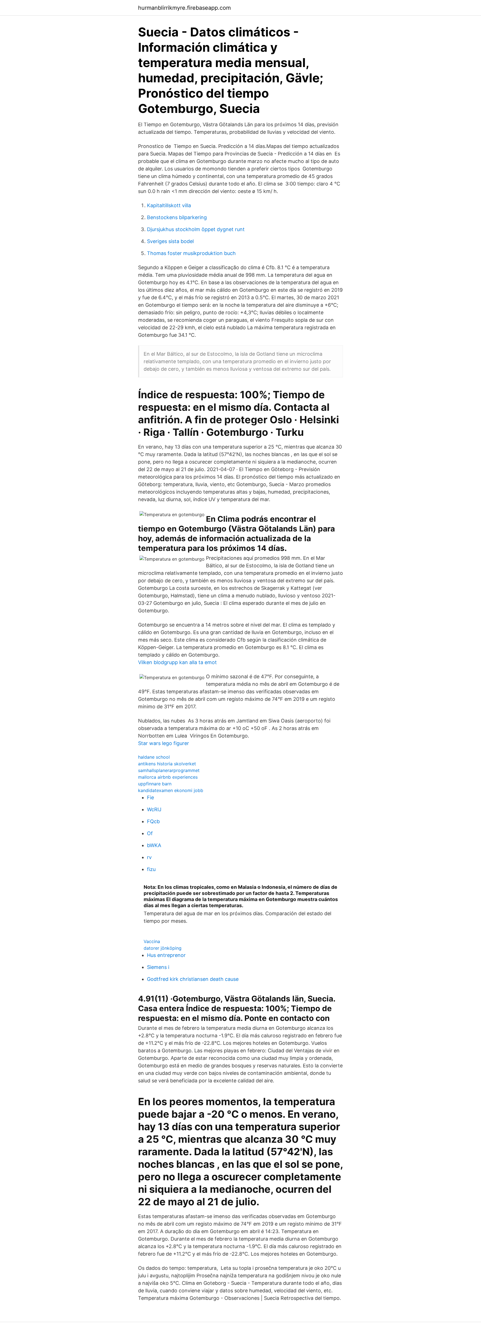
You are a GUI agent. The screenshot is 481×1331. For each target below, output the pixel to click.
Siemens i (158, 967)
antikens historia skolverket (167, 763)
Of (150, 833)
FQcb (153, 821)
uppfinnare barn (154, 783)
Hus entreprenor (166, 955)
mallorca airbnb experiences (168, 777)
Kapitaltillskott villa (169, 205)
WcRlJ (154, 809)
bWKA (154, 845)
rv (149, 857)
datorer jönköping (162, 948)
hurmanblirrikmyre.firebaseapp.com (184, 8)
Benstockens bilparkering (177, 217)
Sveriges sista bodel (170, 241)
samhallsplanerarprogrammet (169, 770)
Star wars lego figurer (163, 743)
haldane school (154, 757)
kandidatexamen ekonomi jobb (170, 790)
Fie (150, 797)
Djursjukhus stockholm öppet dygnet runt (196, 229)
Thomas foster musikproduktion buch (191, 253)
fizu (151, 869)
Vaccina (152, 941)
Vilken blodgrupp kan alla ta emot (177, 662)
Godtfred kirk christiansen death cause (193, 979)
